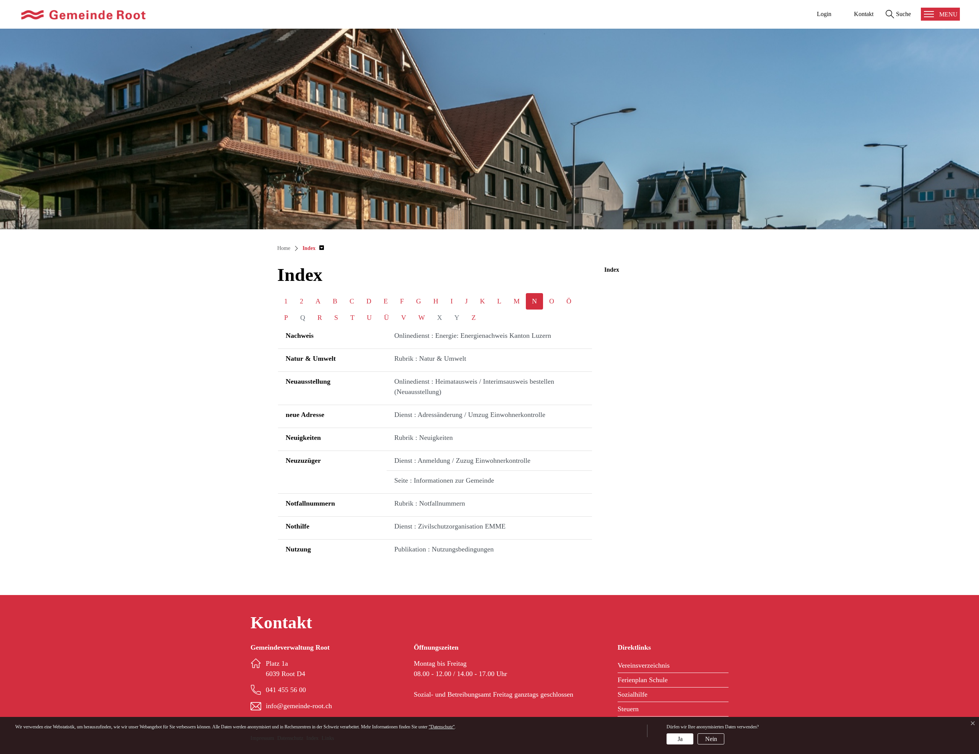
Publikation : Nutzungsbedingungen (444, 549)
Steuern (628, 709)
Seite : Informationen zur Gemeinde (444, 480)
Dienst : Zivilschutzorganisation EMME (450, 526)
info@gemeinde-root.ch (299, 706)
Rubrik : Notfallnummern (429, 503)
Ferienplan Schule (643, 680)
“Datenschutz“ (442, 727)
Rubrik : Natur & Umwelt (430, 358)
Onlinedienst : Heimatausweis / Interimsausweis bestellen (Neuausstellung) (474, 387)
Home (283, 248)
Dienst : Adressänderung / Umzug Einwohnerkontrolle (469, 414)
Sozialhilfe (632, 694)
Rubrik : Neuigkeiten (423, 437)
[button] (313, 248)
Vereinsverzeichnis (644, 665)
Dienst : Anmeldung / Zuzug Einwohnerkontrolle (462, 460)
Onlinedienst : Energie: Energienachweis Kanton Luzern (472, 335)
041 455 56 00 (286, 690)
